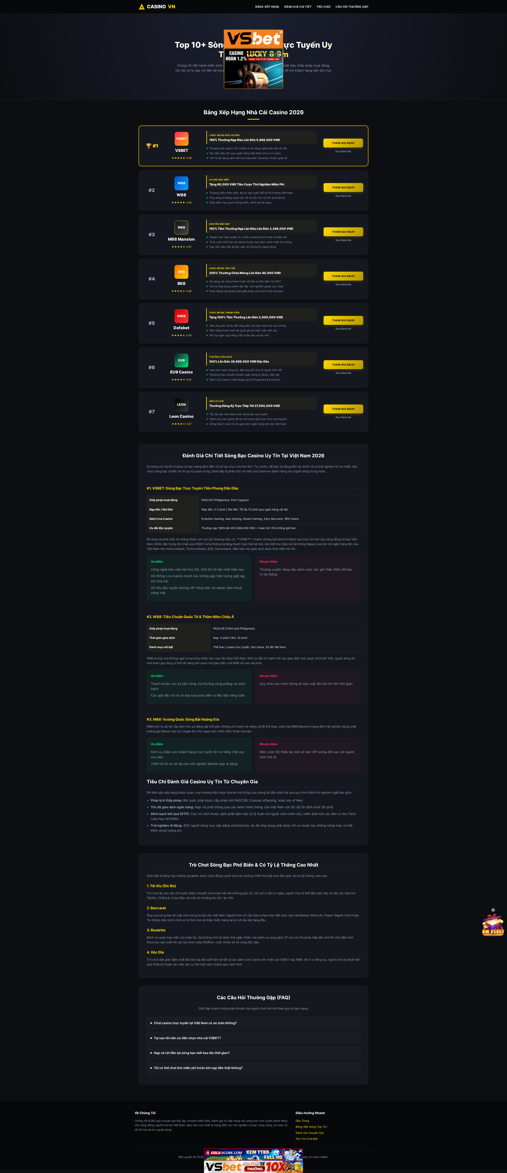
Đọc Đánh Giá (343, 151)
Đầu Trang (302, 1120)
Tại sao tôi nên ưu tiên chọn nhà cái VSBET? (187, 1038)
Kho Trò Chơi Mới (306, 1138)
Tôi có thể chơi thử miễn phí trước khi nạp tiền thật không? (198, 1068)
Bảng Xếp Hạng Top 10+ (312, 1126)
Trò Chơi (323, 6)
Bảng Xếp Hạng (267, 6)
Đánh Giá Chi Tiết (298, 6)
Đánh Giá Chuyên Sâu (310, 1132)
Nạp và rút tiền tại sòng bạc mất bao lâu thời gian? (192, 1053)
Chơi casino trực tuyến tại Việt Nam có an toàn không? (195, 1023)
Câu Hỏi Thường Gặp (351, 6)
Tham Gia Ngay (343, 143)
